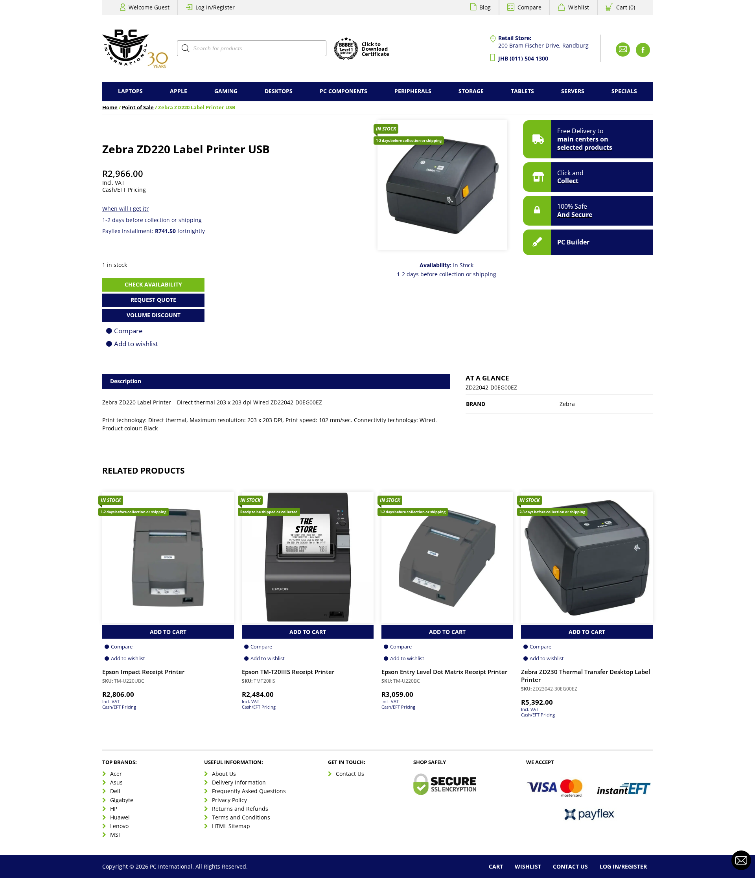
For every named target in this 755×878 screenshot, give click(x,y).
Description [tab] (125, 381)
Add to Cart (168, 632)
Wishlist (578, 7)
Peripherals (412, 91)
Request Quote (153, 299)
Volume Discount (153, 315)
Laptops (130, 91)
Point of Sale (138, 107)
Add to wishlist (136, 343)
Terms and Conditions (241, 817)
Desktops (279, 91)
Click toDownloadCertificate (375, 49)
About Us (224, 773)
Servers (572, 91)
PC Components (343, 91)
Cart (496, 866)
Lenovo (119, 826)
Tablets (522, 91)
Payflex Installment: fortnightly (153, 231)
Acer (116, 773)
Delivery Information (239, 782)
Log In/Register (215, 7)
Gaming (226, 91)
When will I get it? (125, 208)
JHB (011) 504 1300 (523, 58)
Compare (529, 7)
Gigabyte (121, 800)
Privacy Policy (229, 800)
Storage (471, 91)
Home (110, 107)
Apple (178, 91)
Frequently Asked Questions (249, 791)
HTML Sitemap (231, 826)
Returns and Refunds (240, 808)
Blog (485, 7)
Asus (116, 782)
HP (113, 808)
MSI (115, 834)
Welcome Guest (149, 7)
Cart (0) (625, 7)
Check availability (153, 284)
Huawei (120, 817)
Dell (115, 791)
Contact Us (350, 773)
